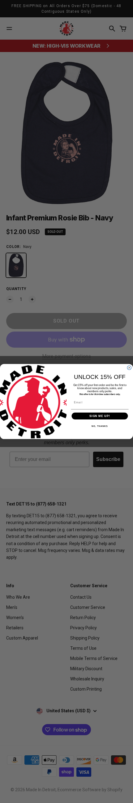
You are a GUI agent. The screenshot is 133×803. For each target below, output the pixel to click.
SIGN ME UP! (99, 416)
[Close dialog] (129, 368)
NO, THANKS (100, 426)
